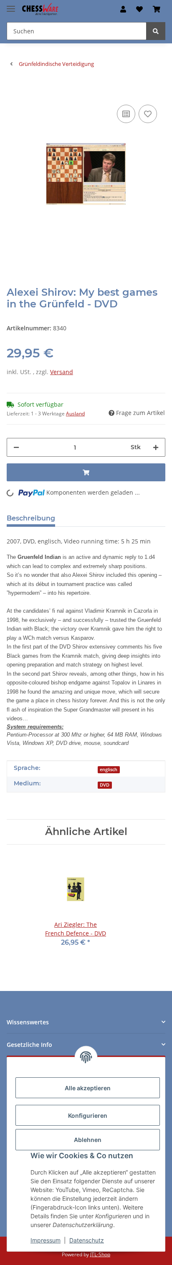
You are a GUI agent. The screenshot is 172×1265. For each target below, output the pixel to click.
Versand (61, 372)
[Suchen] (155, 31)
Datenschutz (86, 1240)
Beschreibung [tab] (31, 518)
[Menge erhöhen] (156, 447)
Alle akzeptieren (88, 1087)
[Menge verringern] (16, 447)
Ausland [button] (75, 413)
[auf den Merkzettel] (148, 114)
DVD (104, 785)
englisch (108, 769)
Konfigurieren (87, 1115)
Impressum (45, 1240)
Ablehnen (87, 1139)
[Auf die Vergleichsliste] (126, 114)
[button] (123, 9)
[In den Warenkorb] (13, 90)
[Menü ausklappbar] (11, 5)
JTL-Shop (100, 1254)
